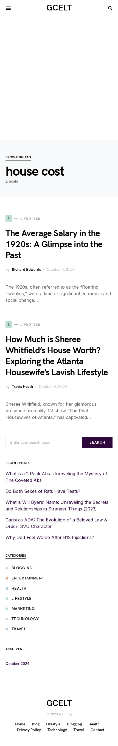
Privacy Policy (29, 730)
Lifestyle (22, 598)
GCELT (59, 8)
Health (19, 588)
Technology (25, 619)
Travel (19, 629)
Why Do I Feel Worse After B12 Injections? (49, 537)
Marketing (23, 608)
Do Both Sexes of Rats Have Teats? (42, 491)
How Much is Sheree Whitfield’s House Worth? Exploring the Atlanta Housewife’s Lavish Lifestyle (56, 356)
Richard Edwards (26, 269)
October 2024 (17, 663)
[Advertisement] (59, 78)
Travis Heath (22, 386)
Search (97, 442)
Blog (36, 724)
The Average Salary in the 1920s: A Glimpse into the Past (53, 244)
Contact (97, 730)
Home (20, 724)
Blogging (22, 568)
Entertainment (28, 578)
